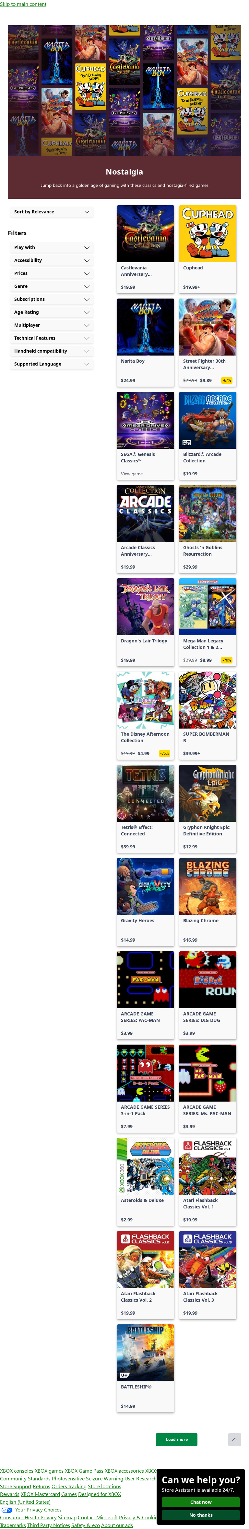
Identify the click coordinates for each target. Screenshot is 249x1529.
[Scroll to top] (234, 1439)
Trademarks (13, 1525)
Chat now (201, 1502)
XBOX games (49, 1470)
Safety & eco (85, 1525)
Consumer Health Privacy (28, 1517)
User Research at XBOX (150, 1478)
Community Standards (25, 1478)
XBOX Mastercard (40, 1493)
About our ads (117, 1525)
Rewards (9, 1493)
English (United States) (25, 1501)
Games (69, 1493)
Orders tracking (69, 1486)
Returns (41, 1486)
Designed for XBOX (99, 1493)
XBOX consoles (16, 1470)
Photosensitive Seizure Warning (87, 1478)
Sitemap (67, 1517)
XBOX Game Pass (84, 1470)
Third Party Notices (48, 1525)
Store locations (104, 1486)
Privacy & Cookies (139, 1517)
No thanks (201, 1515)
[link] (145, 249)
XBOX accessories (124, 1470)
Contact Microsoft (98, 1517)
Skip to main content (23, 3)
